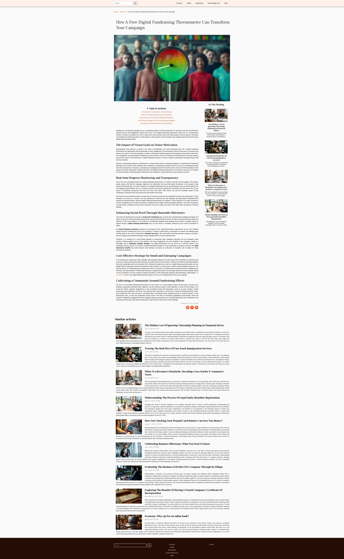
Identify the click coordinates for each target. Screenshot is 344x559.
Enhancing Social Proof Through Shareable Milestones (157, 118)
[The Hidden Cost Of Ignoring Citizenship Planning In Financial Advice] (216, 115)
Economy (179, 3)
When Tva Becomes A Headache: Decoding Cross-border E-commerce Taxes (216, 187)
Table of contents (157, 108)
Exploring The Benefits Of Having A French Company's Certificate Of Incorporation (183, 491)
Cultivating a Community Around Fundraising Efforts (156, 123)
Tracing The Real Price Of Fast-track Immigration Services (216, 158)
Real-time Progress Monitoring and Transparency (156, 115)
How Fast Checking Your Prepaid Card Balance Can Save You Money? (184, 420)
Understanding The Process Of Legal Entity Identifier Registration (216, 217)
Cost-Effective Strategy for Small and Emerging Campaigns (156, 120)
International (199, 3)
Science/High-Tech (214, 3)
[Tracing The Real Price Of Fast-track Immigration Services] (216, 146)
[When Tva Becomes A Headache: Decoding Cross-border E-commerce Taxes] (216, 176)
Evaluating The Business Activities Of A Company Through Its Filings (184, 467)
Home (116, 12)
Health (189, 3)
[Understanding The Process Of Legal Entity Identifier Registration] (216, 205)
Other (226, 3)
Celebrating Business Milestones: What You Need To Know (177, 443)
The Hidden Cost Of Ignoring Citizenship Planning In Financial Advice (216, 127)
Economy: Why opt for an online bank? (167, 516)
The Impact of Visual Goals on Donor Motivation (156, 112)
